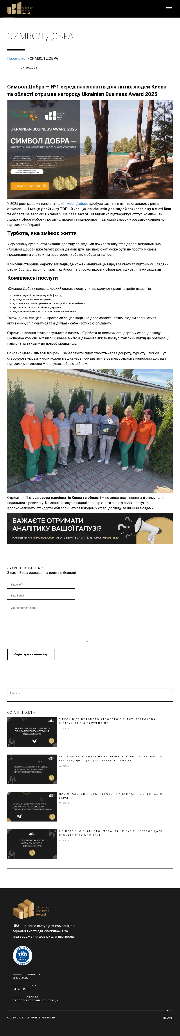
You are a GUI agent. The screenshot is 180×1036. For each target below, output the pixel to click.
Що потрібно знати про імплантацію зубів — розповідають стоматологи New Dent (112, 833)
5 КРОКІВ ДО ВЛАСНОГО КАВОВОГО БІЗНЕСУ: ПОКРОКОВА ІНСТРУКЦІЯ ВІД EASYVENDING (107, 721)
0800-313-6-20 (20, 978)
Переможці (16, 58)
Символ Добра (74, 204)
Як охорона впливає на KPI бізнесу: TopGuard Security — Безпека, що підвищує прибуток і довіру (111, 758)
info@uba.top (22, 989)
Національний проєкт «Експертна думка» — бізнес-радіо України (110, 796)
